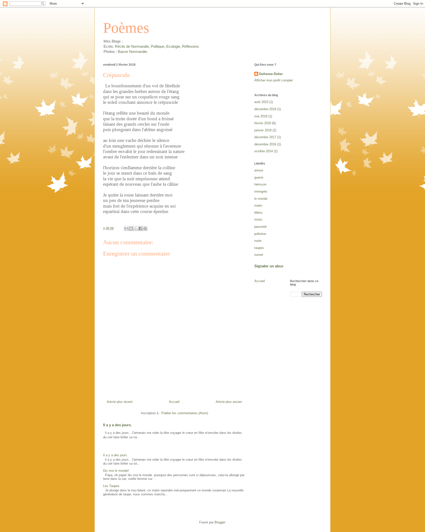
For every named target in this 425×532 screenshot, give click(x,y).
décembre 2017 (265, 137)
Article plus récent (120, 402)
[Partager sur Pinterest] (145, 228)
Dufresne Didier (271, 74)
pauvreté (260, 226)
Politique (157, 46)
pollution (260, 234)
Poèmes (126, 28)
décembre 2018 (265, 109)
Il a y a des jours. (117, 425)
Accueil (174, 402)
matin (258, 205)
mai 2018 (260, 116)
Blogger (219, 522)
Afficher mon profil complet (273, 80)
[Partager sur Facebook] (140, 228)
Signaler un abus (268, 266)
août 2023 (261, 102)
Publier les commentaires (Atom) (184, 413)
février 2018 (262, 123)
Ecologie (173, 46)
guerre (258, 177)
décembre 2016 (265, 144)
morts (258, 219)
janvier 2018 (263, 130)
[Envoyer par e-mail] (126, 228)
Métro (258, 212)
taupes (259, 248)
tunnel (258, 255)
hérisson (260, 184)
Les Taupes (111, 486)
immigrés (260, 191)
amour (258, 170)
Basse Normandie (132, 51)
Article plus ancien (229, 402)
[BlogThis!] (131, 228)
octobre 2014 (263, 151)
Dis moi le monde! (116, 470)
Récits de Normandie (132, 46)
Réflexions (190, 46)
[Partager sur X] (135, 228)
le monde (260, 198)
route (257, 241)
